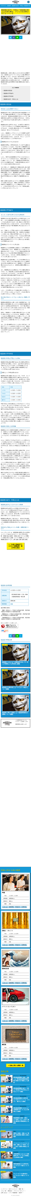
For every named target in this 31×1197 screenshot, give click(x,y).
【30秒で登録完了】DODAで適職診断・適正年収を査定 (16, 546)
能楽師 (9, 5)
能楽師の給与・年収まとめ (11, 99)
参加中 (20, 1192)
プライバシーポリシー (19, 1190)
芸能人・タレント (7, 930)
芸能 (11, 604)
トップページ (4, 1189)
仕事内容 (23, 907)
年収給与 (17, 907)
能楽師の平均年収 (8, 96)
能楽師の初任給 (8, 90)
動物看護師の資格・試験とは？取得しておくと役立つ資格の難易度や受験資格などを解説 (21, 1120)
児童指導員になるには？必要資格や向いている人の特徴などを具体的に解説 (21, 1155)
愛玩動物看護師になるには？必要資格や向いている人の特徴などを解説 (21, 1110)
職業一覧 (21, 1189)
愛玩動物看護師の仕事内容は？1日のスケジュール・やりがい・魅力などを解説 (21, 1100)
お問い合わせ (4, 1192)
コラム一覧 (3, 1190)
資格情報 (11, 907)
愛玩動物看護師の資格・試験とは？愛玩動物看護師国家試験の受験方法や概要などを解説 (21, 1080)
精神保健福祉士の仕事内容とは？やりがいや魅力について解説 (21, 1165)
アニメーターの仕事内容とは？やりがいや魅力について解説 (21, 1175)
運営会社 (10, 1190)
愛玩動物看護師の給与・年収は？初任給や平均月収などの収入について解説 (21, 1090)
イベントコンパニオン (9, 1006)
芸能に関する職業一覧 (16, 1065)
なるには (4, 907)
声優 (3, 892)
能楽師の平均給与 (8, 93)
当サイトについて (13, 1189)
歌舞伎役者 (5, 968)
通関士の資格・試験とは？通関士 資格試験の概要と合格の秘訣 (21, 1135)
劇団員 (4, 1044)
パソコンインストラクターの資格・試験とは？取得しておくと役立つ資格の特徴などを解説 (21, 1146)
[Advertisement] (15, 55)
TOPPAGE (3, 5)
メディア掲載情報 (13, 1192)
